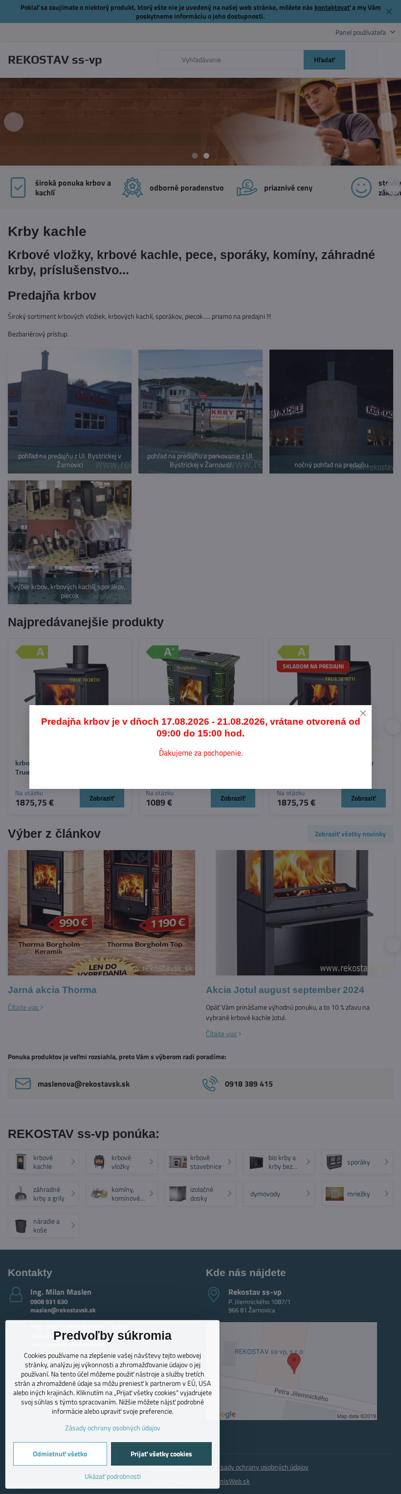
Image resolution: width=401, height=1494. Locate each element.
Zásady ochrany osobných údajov (112, 1428)
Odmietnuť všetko (60, 1453)
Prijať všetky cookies (161, 1453)
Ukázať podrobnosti (113, 1476)
